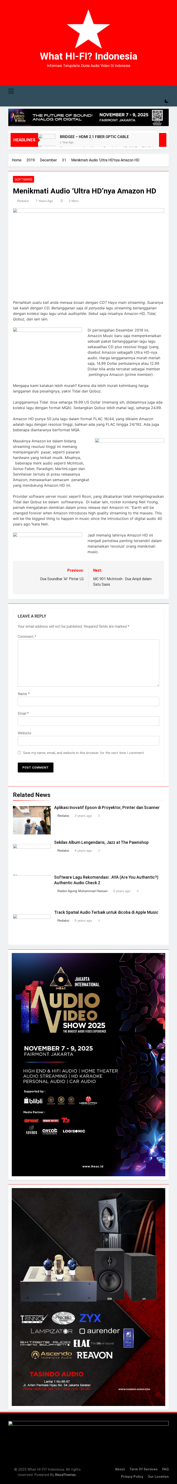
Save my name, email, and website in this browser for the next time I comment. (84, 753)
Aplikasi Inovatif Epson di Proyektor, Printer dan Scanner (107, 807)
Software (23, 179)
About (120, 1469)
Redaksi (23, 201)
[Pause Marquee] (162, 140)
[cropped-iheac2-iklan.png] (88, 117)
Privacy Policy (132, 1477)
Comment (27, 636)
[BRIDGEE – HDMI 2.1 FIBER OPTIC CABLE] (46, 142)
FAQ (165, 1469)
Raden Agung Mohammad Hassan (82, 891)
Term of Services (144, 1469)
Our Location (158, 1477)
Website (24, 733)
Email (23, 713)
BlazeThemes (65, 1475)
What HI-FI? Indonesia (88, 56)
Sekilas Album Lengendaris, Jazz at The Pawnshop (101, 842)
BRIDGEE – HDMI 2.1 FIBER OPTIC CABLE (94, 137)
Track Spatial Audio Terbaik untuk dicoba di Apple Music (106, 912)
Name (24, 694)
